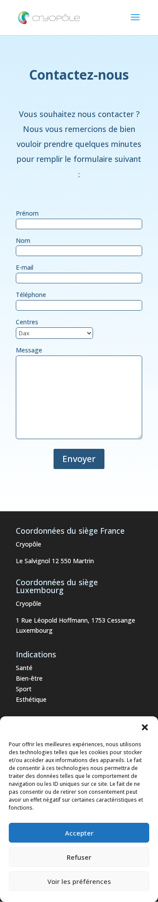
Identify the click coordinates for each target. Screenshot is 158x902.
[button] (144, 727)
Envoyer (79, 459)
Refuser (79, 857)
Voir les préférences (79, 881)
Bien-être (29, 678)
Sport (24, 689)
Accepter (79, 833)
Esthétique (31, 699)
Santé (24, 668)
